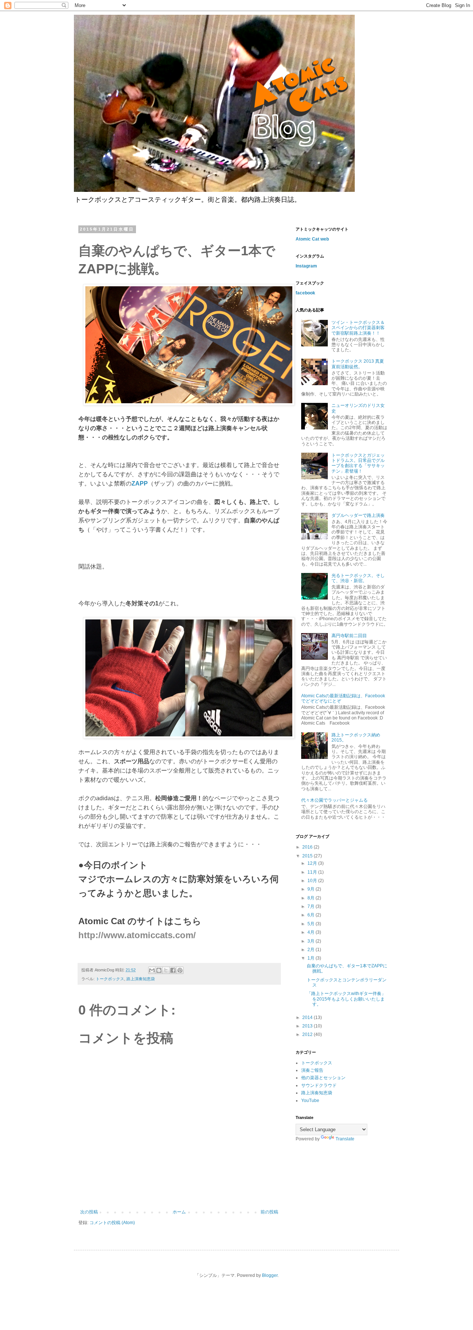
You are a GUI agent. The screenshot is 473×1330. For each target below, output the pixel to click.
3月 (311, 941)
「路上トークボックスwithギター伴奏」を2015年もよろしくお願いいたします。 (346, 999)
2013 (308, 1026)
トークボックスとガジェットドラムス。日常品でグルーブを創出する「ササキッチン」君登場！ (358, 463)
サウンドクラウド (319, 1085)
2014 (308, 1017)
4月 (311, 932)
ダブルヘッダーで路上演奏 (358, 515)
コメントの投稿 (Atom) (112, 1222)
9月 (311, 889)
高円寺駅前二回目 (349, 635)
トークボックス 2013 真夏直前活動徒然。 (357, 364)
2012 (308, 1034)
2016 (308, 847)
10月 (312, 880)
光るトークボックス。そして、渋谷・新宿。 (358, 578)
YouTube (310, 1100)
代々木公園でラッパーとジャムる (334, 800)
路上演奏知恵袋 (140, 979)
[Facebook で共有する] (173, 970)
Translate (345, 1138)
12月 (312, 863)
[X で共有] (166, 970)
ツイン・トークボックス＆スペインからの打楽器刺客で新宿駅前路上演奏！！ (358, 328)
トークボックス (110, 979)
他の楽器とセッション (323, 1077)
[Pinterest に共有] (180, 970)
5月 (311, 923)
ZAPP (140, 483)
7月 (311, 906)
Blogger (270, 1275)
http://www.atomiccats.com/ (137, 935)
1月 (311, 958)
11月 (312, 872)
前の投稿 (269, 1212)
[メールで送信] (152, 970)
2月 (311, 949)
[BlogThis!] (159, 970)
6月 (311, 915)
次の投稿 (89, 1212)
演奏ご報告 (312, 1070)
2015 (308, 856)
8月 (311, 898)
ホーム (179, 1212)
